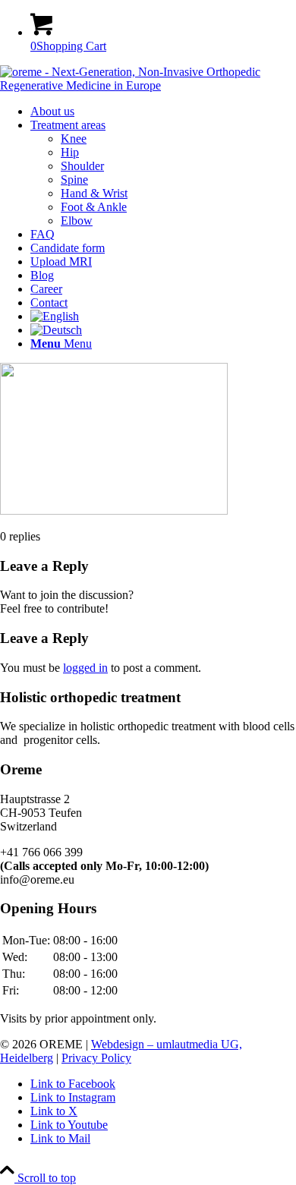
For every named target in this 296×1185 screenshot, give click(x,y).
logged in (85, 667)
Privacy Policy (96, 1057)
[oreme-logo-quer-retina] (148, 85)
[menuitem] (163, 111)
